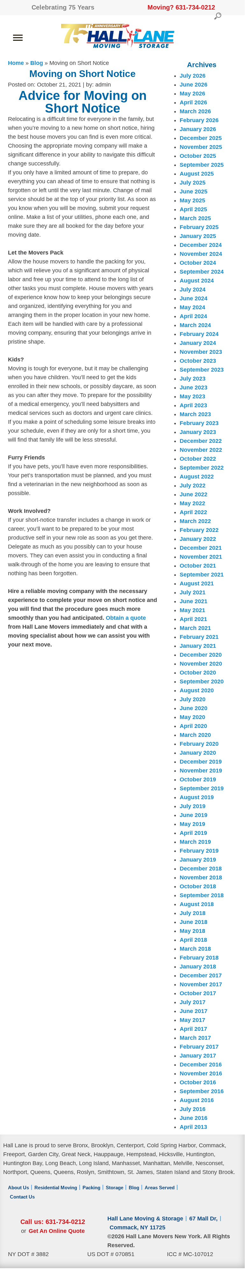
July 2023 (192, 378)
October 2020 (198, 672)
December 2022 (201, 441)
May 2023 (192, 396)
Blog (134, 1187)
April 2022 (193, 512)
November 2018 (201, 877)
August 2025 (197, 174)
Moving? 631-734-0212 (181, 7)
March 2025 (195, 218)
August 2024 (197, 280)
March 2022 (195, 521)
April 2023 (193, 405)
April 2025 (193, 209)
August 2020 (197, 690)
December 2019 (201, 761)
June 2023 (193, 387)
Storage (114, 1187)
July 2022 (192, 485)
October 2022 (198, 459)
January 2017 (198, 1055)
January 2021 (198, 646)
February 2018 (199, 957)
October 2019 (198, 779)
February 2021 (199, 637)
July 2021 (192, 592)
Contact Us (22, 1196)
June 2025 (193, 191)
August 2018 (197, 904)
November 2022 (201, 450)
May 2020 (192, 717)
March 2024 (195, 325)
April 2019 (193, 833)
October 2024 (198, 263)
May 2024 (192, 307)
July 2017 (192, 1002)
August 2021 (197, 583)
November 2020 (201, 663)
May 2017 (192, 1020)
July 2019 (192, 806)
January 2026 (198, 129)
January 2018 (198, 966)
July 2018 (192, 913)
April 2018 (193, 940)
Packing (91, 1187)
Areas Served (160, 1187)
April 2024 (193, 316)
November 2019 (201, 770)
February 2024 (199, 334)
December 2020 (201, 655)
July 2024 (192, 289)
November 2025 (201, 147)
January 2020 (198, 753)
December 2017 (201, 975)
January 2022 (198, 539)
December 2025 (201, 138)
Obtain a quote (126, 618)
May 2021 (192, 610)
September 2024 (202, 272)
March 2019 (195, 842)
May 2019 (192, 824)
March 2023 (195, 414)
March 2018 (195, 949)
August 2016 (197, 1100)
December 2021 (201, 548)
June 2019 (193, 815)
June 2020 (193, 708)
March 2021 (195, 628)
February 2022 (199, 530)
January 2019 (198, 859)
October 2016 (198, 1082)
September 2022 (202, 468)
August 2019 (197, 797)
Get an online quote (57, 1231)
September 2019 (202, 788)
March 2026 (195, 111)
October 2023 (198, 361)
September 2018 (202, 895)
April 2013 (193, 1127)
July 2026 (192, 76)
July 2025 (192, 182)
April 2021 (193, 619)
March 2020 (195, 735)
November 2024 (201, 254)
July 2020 (192, 699)
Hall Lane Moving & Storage (145, 1218)
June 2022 (193, 494)
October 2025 (198, 156)
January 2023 (198, 432)
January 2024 (198, 343)
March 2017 (195, 1038)
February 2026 (199, 120)
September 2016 (202, 1091)
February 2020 (199, 744)
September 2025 (202, 165)
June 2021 (193, 601)
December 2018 (201, 868)
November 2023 (201, 352)
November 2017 (201, 984)
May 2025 (192, 200)
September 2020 (202, 681)
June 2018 (193, 922)
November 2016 (201, 1073)
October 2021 (198, 566)
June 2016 (193, 1118)
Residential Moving (55, 1187)
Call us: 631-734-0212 (52, 1221)
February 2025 (199, 227)
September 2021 (202, 574)
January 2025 (198, 236)
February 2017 (199, 1047)
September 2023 (202, 370)
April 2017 (193, 1029)
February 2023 (199, 423)
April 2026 (193, 102)
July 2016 (192, 1109)
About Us (18, 1187)
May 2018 (192, 931)
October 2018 (198, 886)
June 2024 (193, 298)
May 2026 (192, 93)
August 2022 (197, 476)
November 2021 (201, 557)
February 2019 (199, 851)
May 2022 (192, 503)
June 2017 (193, 1011)
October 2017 (198, 993)
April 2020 (193, 726)
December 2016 (201, 1064)
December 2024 (201, 245)
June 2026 (193, 84)
